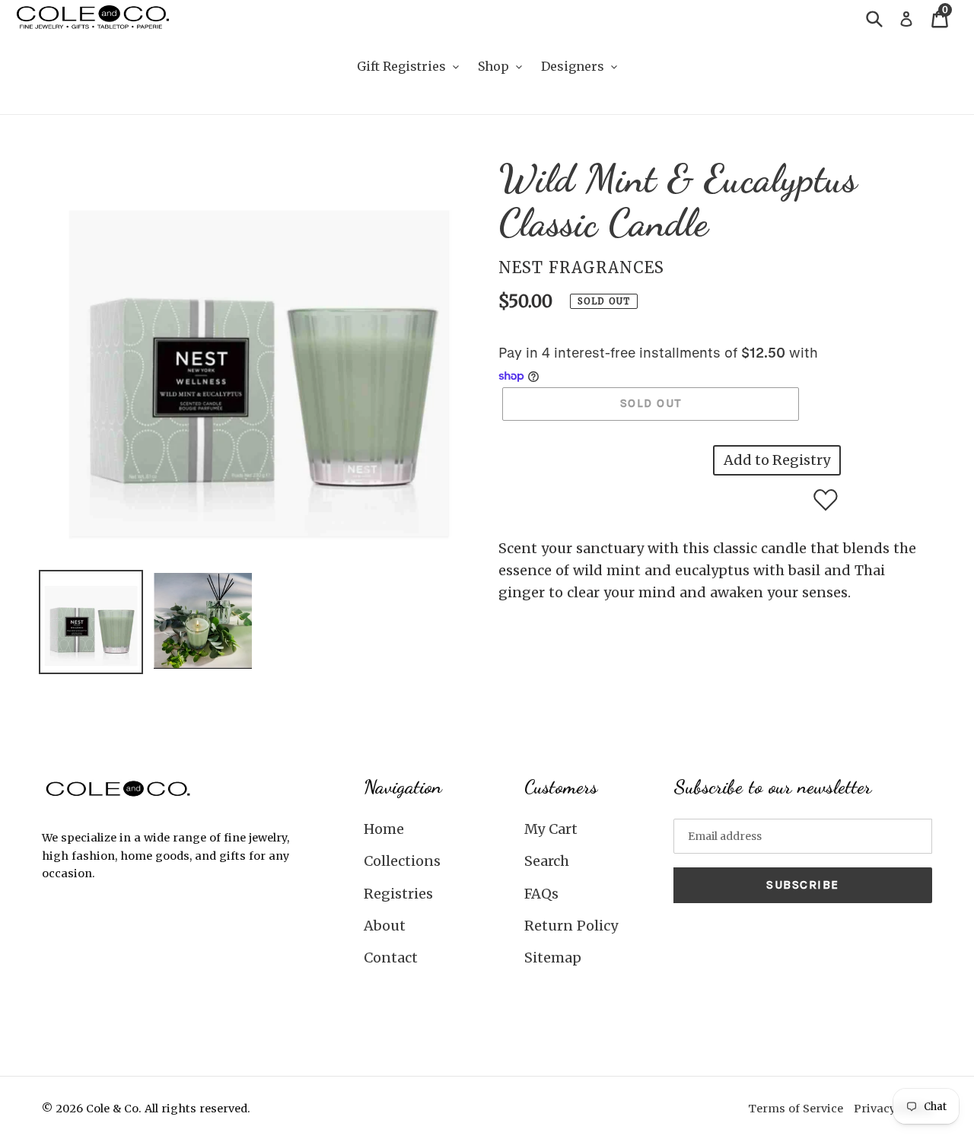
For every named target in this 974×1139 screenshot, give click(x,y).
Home (384, 829)
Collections (402, 861)
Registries (398, 893)
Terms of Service (795, 1108)
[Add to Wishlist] (825, 500)
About (385, 925)
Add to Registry (777, 460)
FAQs (541, 893)
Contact (391, 957)
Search (546, 861)
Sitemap (552, 957)
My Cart (551, 829)
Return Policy (571, 925)
